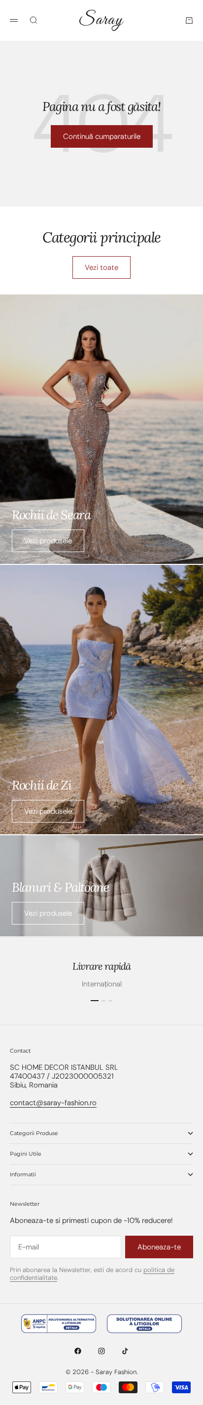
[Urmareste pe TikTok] (125, 1351)
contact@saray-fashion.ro (53, 1103)
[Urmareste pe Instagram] (101, 1351)
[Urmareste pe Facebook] (78, 1351)
